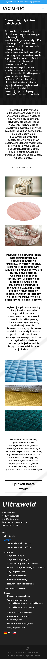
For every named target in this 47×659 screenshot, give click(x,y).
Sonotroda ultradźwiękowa (19, 612)
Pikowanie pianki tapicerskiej (20, 584)
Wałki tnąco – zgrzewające (23, 607)
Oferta (7, 593)
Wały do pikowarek (16, 627)
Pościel (41, 567)
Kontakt (21, 588)
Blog (6, 588)
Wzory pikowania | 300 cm (19, 547)
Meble (35, 563)
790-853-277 (12, 525)
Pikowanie (8, 552)
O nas (13, 588)
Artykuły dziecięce (15, 555)
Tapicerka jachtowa (16, 575)
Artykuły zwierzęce (25, 567)
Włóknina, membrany (17, 579)
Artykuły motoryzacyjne (18, 559)
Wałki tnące (37, 603)
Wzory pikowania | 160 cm (19, 543)
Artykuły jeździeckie (16, 571)
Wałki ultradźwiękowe (17, 600)
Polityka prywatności (29, 655)
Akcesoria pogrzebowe (18, 563)
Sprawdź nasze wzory (23, 486)
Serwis (12, 536)
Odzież (10, 567)
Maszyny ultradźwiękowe (18, 596)
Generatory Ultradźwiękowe (20, 623)
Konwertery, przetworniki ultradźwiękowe (18, 618)
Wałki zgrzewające (19, 603)
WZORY (7, 540)
